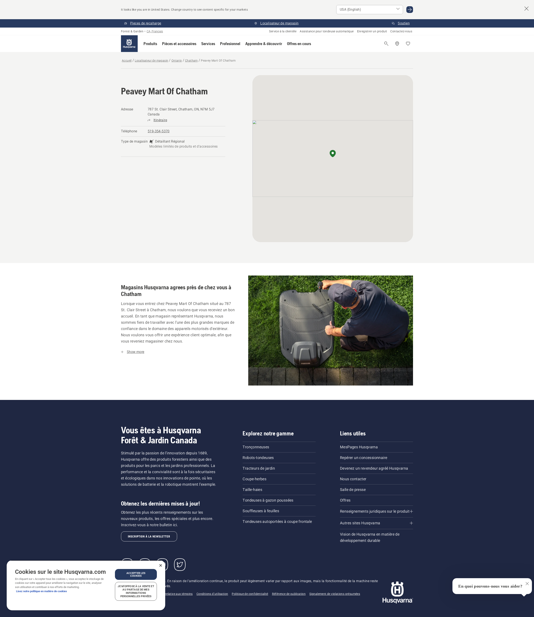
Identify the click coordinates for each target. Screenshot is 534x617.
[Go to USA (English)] (409, 9)
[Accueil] (129, 43)
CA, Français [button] (155, 31)
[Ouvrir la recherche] (386, 44)
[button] (150, 43)
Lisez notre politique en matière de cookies (41, 591)
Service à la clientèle (282, 31)
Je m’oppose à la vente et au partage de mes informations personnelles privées (136, 591)
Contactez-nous (401, 31)
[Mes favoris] (408, 44)
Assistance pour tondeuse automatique (327, 31)
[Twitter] (180, 564)
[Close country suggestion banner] (526, 8)
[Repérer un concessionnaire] (397, 44)
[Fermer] (160, 565)
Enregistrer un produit (372, 31)
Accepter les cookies (136, 574)
